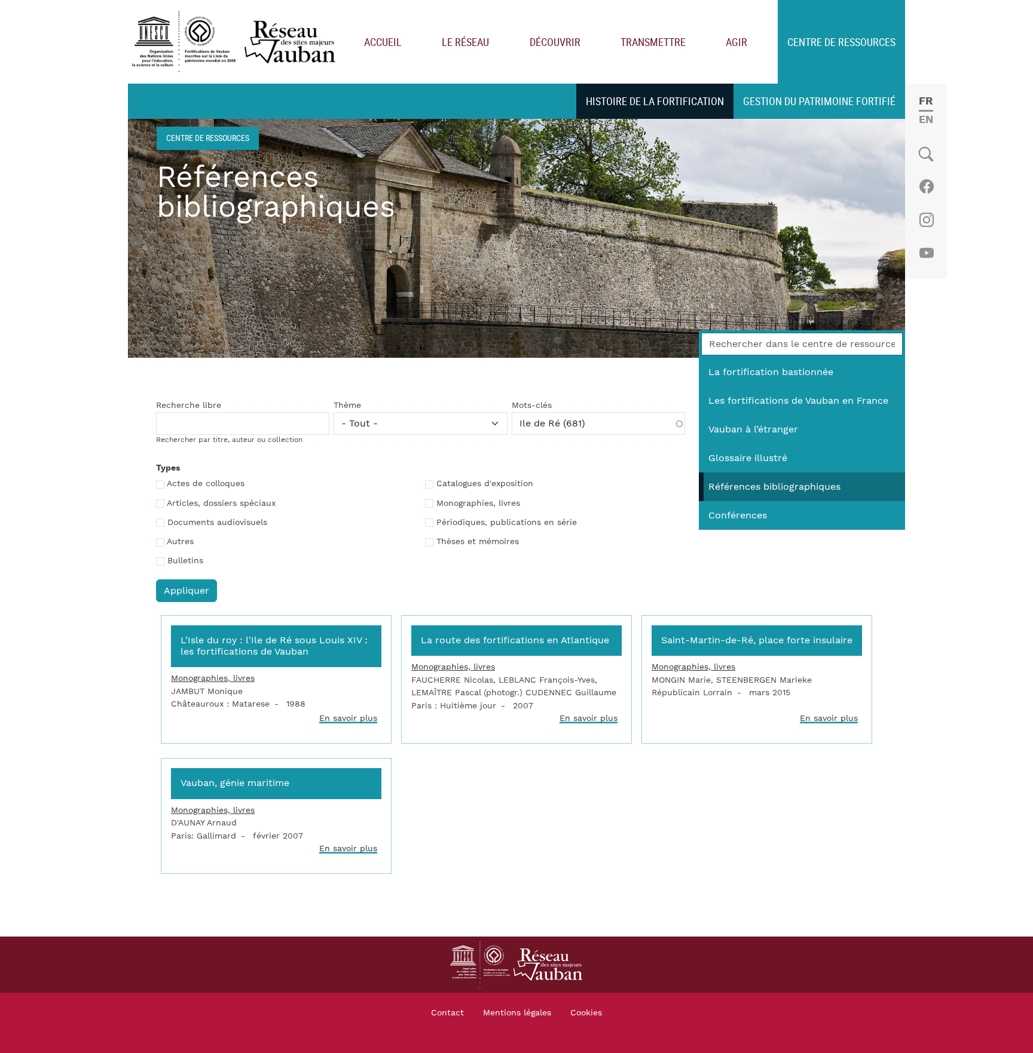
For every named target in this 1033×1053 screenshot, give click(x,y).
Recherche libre (188, 405)
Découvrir (555, 42)
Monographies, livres (478, 503)
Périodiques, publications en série (506, 522)
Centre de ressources (841, 42)
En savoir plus (348, 718)
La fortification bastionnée (770, 372)
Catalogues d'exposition (484, 484)
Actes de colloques (206, 484)
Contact (447, 1013)
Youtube (926, 253)
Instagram (926, 220)
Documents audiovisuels (217, 522)
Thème (347, 405)
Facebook (926, 186)
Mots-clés (532, 405)
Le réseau (465, 42)
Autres (180, 542)
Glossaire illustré (747, 458)
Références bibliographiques (774, 487)
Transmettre (653, 42)
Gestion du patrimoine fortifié (819, 101)
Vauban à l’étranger (753, 429)
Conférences (737, 515)
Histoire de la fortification (655, 101)
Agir (736, 42)
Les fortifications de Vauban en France (798, 401)
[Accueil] (236, 42)
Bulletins (185, 561)
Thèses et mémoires (477, 542)
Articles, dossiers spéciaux (221, 503)
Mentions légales (517, 1013)
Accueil (383, 42)
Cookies (586, 1013)
